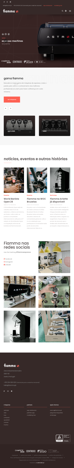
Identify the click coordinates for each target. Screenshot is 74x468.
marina (6, 425)
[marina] (14, 181)
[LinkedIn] (10, 2)
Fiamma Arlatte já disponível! (59, 200)
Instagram (9, 262)
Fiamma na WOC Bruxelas (36, 200)
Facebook (8, 259)
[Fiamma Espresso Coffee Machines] (10, 11)
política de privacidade (40, 455)
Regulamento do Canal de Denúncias (29, 460)
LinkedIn (8, 265)
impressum (15, 455)
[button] (68, 41)
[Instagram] (7, 2)
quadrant (7, 420)
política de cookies (26, 455)
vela (5, 413)
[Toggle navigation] (70, 11)
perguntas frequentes (56, 413)
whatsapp (53, 415)
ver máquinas (12, 99)
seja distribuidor (47, 5)
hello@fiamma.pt (7, 5)
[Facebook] (4, 2)
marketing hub (58, 5)
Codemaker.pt (40, 462)
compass (7, 417)
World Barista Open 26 (11, 200)
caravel (6, 422)
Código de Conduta (57, 457)
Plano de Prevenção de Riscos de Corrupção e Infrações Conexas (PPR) (29, 457)
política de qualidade (55, 455)
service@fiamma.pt (56, 410)
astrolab (6, 410)
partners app (30, 413)
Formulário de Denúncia (48, 460)
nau (5, 415)
